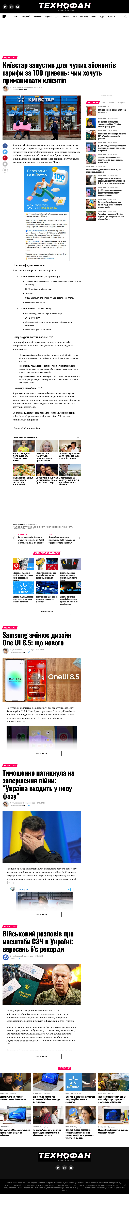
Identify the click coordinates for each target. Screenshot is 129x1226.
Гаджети (48, 16)
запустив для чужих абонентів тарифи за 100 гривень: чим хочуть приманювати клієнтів (43, 528)
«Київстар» (32, 525)
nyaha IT (14, 959)
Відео (102, 16)
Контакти (111, 16)
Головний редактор (19, 90)
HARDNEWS (84, 16)
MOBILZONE (38, 16)
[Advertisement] (64, 37)
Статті (16, 16)
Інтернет (66, 16)
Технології (26, 16)
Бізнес (93, 16)
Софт (57, 16)
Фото (75, 16)
